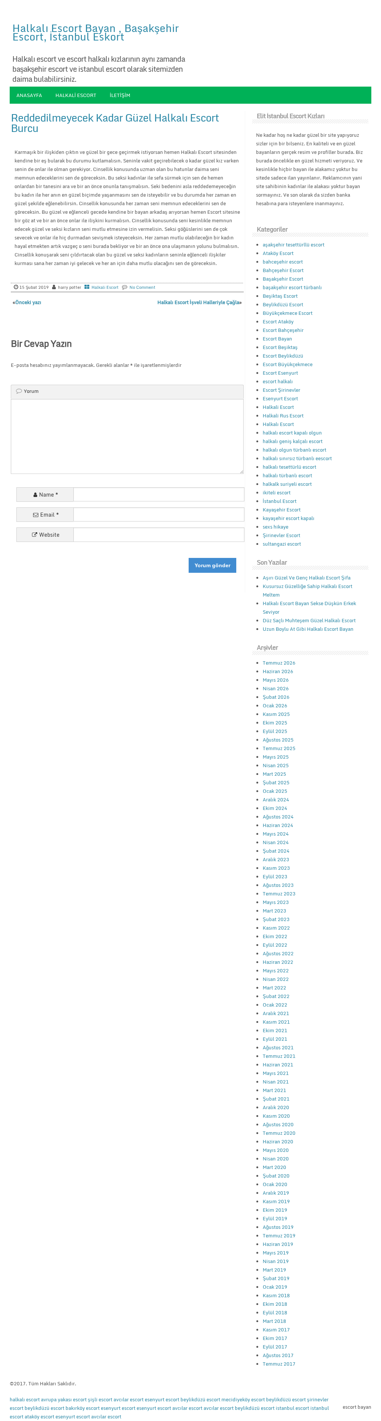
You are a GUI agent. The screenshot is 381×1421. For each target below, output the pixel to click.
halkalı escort (25, 1399)
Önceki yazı (28, 302)
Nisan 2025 (276, 765)
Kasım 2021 (276, 1022)
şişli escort (100, 1399)
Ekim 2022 (275, 936)
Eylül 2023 (275, 876)
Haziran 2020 (278, 1141)
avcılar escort (128, 1399)
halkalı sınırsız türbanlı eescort (297, 458)
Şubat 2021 (276, 1099)
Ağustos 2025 (278, 740)
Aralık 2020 (276, 1107)
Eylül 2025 (275, 731)
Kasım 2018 (276, 1295)
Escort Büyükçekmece (288, 364)
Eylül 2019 (275, 1218)
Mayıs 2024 (276, 834)
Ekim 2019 (275, 1210)
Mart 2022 (274, 988)
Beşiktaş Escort (280, 296)
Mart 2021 (274, 1090)
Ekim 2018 (275, 1304)
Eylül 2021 (275, 1039)
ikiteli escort (277, 492)
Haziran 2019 (278, 1244)
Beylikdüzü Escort (283, 304)
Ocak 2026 (275, 705)
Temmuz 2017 (279, 1364)
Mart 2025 (274, 774)
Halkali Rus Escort (283, 415)
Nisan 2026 (276, 688)
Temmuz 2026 (279, 663)
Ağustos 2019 (278, 1227)
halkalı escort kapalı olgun (292, 433)
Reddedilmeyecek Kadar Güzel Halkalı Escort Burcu (115, 122)
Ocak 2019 (275, 1287)
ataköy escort (39, 1416)
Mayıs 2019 (276, 1253)
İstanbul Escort (280, 501)
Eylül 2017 (275, 1347)
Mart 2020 (274, 1167)
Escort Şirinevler (281, 390)
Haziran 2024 (278, 825)
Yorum (31, 391)
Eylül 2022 (275, 945)
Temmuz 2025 (279, 748)
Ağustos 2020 (278, 1124)
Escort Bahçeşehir (283, 330)
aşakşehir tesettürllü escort (293, 244)
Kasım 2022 (276, 928)
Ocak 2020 (275, 1184)
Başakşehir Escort (283, 279)
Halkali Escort (75, 95)
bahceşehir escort (283, 262)
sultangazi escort (282, 544)
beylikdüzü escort (200, 1399)
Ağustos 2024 (278, 817)
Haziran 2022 (278, 962)
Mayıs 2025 (276, 757)
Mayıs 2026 (276, 680)
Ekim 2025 (275, 722)
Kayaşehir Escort (282, 510)
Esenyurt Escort (280, 398)
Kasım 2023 (276, 868)
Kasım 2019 (276, 1201)
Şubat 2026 (276, 697)
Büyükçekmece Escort (288, 313)
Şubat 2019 (276, 1278)
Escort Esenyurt (280, 373)
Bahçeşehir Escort (283, 270)
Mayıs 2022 (276, 970)
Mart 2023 (274, 911)
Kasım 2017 (276, 1329)
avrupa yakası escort (64, 1399)
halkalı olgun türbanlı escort (294, 450)
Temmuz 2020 (279, 1133)
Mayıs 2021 (276, 1073)
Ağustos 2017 (278, 1355)
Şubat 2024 (276, 851)
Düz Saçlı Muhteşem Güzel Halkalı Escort (309, 620)
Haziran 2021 (278, 1064)
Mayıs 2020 (276, 1150)
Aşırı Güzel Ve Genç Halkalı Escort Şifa (306, 578)
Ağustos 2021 (278, 1047)
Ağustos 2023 (278, 885)
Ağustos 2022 (278, 953)
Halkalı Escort (278, 424)
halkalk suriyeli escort (287, 484)
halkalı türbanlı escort (287, 475)
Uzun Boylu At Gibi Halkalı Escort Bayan (308, 629)
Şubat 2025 (276, 782)
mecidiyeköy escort (243, 1399)
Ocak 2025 (275, 791)
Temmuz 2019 (279, 1235)
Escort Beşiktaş (280, 347)
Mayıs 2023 (276, 902)
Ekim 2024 (275, 808)
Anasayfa (29, 95)
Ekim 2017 (275, 1338)
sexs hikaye (275, 527)
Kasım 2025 (276, 714)
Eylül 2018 (275, 1312)
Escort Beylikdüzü (283, 356)
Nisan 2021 (276, 1082)
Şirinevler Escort (281, 535)
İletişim (120, 95)
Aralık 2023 (276, 859)
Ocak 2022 (275, 1005)
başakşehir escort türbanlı (292, 287)
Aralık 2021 (276, 1013)
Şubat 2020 (276, 1176)
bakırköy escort (82, 1408)
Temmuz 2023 (279, 893)
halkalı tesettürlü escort (289, 467)
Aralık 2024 (276, 799)
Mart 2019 (274, 1270)
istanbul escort (292, 1408)
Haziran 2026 (278, 671)
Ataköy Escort (278, 253)
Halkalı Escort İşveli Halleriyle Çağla (198, 302)
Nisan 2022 (276, 979)
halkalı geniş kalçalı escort (293, 441)
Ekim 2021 (275, 1030)
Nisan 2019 (276, 1261)
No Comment (142, 287)
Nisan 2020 (276, 1158)
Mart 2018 (274, 1321)
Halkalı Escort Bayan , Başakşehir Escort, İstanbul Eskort (95, 32)
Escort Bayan (277, 339)
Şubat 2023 (276, 919)
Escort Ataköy (278, 321)
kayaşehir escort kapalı (288, 518)
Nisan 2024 (276, 842)
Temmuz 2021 (279, 1056)
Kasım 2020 (276, 1116)
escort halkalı (278, 381)
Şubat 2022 (276, 996)
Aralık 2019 (276, 1193)
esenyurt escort (162, 1399)
